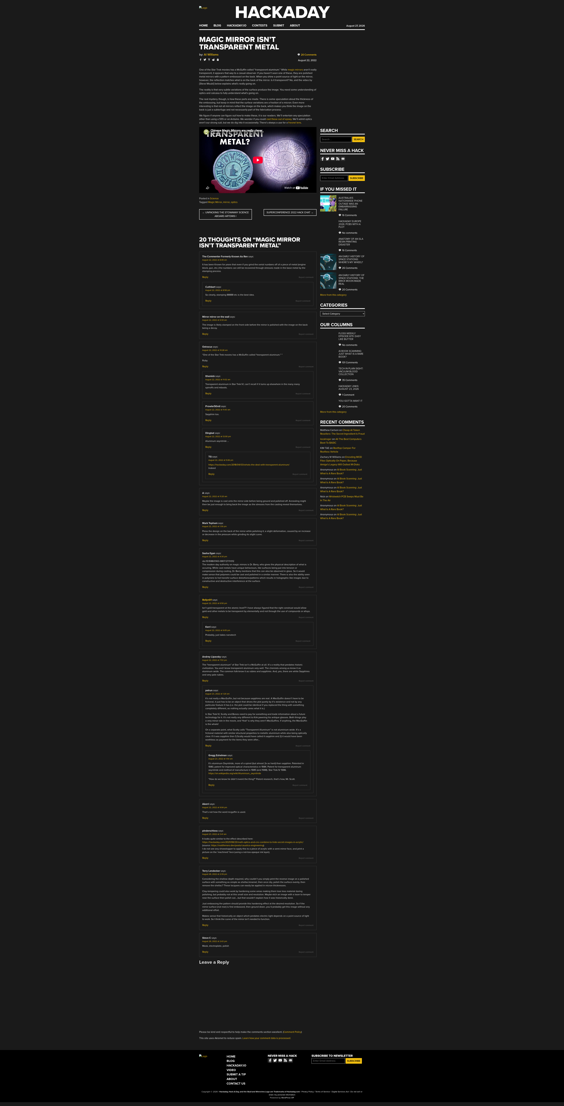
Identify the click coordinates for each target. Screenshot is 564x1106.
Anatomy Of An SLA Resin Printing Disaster (351, 241)
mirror (226, 202)
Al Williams (211, 54)
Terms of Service (322, 1092)
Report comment (306, 277)
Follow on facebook (322, 159)
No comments (349, 232)
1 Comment (347, 394)
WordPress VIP (287, 1098)
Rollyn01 (207, 599)
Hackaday (282, 12)
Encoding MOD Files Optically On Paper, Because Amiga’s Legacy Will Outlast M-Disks (341, 460)
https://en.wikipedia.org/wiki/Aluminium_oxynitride (234, 773)
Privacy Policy (308, 1092)
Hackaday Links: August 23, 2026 (349, 388)
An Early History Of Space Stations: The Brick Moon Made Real (351, 279)
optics (234, 202)
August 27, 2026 (355, 25)
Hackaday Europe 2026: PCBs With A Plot (350, 224)
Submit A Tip (236, 1074)
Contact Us (236, 1083)
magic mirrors (295, 69)
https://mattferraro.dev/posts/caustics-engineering (237, 845)
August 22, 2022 (307, 60)
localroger (325, 439)
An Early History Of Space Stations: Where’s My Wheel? (351, 259)
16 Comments (349, 215)
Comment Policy (292, 1032)
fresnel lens (294, 122)
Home (203, 25)
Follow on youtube (332, 159)
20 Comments (308, 54)
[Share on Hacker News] (209, 59)
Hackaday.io (236, 25)
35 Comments (349, 380)
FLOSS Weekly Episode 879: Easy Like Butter (350, 336)
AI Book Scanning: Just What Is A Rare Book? (351, 354)
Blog (217, 25)
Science (214, 198)
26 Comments (349, 268)
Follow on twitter (327, 159)
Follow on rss (338, 159)
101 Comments (349, 362)
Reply (205, 277)
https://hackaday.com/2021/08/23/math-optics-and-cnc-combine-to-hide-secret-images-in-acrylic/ (252, 842)
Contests (259, 25)
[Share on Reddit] (213, 59)
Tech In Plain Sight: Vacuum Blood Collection (351, 371)
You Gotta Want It (350, 400)
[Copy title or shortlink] (217, 59)
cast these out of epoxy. (279, 119)
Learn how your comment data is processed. (266, 1038)
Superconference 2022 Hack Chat (290, 212)
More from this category (333, 294)
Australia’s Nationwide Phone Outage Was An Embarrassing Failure (350, 203)
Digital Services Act (340, 1092)
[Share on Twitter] (204, 59)
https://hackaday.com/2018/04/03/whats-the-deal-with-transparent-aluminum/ (248, 464)
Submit (278, 25)
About (295, 25)
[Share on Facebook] (200, 59)
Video (231, 1070)
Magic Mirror (215, 202)
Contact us (343, 159)
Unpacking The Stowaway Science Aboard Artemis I (225, 214)
